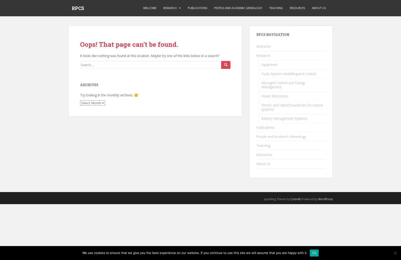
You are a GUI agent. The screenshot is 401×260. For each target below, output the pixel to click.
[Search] (225, 65)
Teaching (276, 8)
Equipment (269, 64)
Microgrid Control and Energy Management (283, 85)
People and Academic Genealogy (238, 8)
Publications (197, 8)
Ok (314, 253)
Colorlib (295, 199)
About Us (319, 8)
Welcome (149, 8)
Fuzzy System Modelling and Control (288, 73)
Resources (297, 8)
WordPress (325, 199)
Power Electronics (274, 96)
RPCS (78, 8)
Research (170, 8)
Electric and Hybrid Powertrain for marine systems (292, 107)
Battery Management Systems (284, 118)
